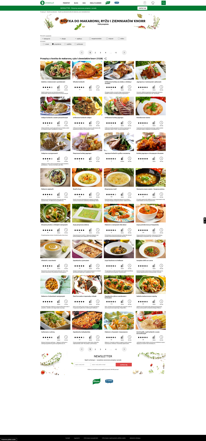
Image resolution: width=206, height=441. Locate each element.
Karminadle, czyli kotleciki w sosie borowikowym (148, 332)
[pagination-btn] (124, 52)
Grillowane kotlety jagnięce (114, 117)
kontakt (68, 438)
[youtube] (205, 219)
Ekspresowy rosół (111, 189)
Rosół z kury (77, 189)
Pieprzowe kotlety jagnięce (82, 153)
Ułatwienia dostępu (135, 438)
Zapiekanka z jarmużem (81, 260)
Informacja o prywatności (91, 438)
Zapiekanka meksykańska (81, 332)
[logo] (47, 3)
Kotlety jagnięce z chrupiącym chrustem (150, 153)
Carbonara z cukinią (48, 332)
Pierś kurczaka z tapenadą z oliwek (84, 296)
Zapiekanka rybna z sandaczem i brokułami (115, 296)
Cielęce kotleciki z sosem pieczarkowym (54, 117)
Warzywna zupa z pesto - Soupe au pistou (150, 189)
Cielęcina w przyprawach (49, 153)
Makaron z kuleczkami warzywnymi (53, 296)
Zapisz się (123, 365)
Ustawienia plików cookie (8, 439)
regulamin (77, 438)
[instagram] (205, 221)
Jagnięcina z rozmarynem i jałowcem (149, 82)
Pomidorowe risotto (143, 117)
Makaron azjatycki (47, 189)
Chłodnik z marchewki (48, 260)
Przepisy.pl (43, 12)
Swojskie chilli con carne (145, 260)
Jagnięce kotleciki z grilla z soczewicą (117, 153)
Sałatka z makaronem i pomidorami (53, 82)
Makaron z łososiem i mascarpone (116, 332)
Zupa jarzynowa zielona (81, 225)
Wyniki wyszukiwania (52, 12)
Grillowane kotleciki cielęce (82, 117)
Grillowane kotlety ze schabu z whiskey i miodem (118, 82)
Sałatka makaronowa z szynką (147, 296)
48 (116, 52)
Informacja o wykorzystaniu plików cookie (114, 438)
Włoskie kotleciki (79, 82)
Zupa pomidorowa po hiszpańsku (148, 225)
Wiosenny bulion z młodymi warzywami (54, 225)
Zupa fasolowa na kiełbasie (114, 260)
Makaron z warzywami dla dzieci (115, 225)
